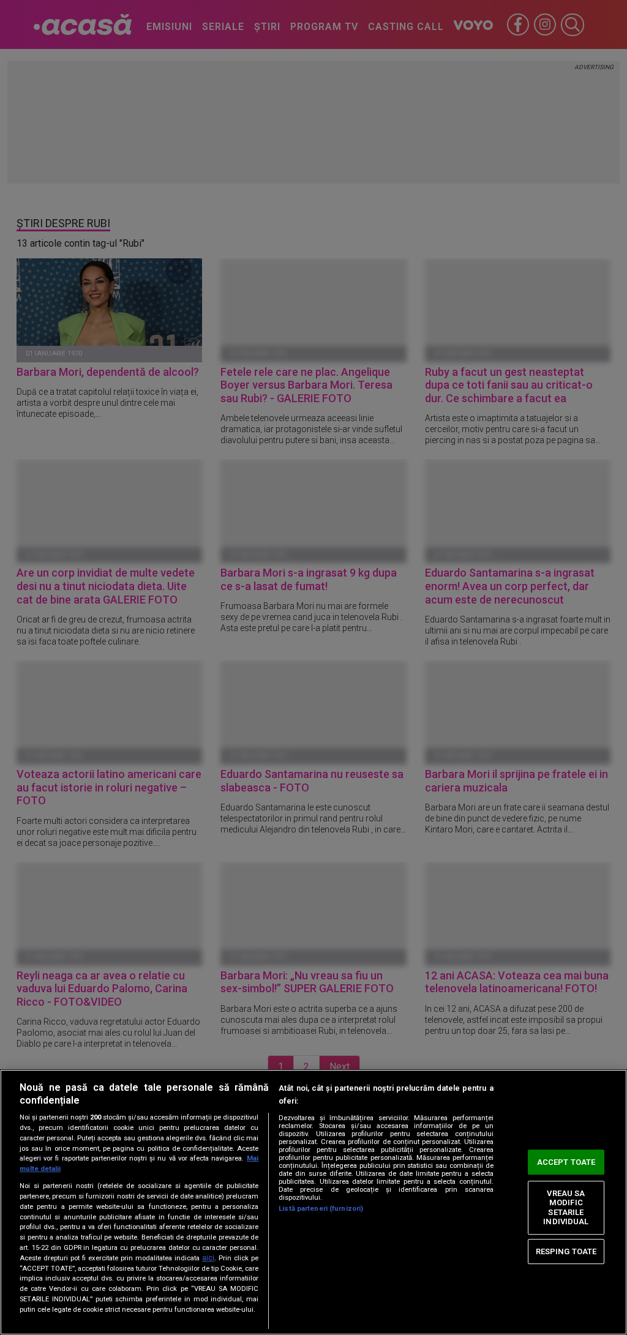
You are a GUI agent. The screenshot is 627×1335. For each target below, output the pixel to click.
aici (208, 1258)
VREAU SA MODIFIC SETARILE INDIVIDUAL (565, 1208)
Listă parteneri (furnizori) (321, 1209)
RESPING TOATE (566, 1251)
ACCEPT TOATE (566, 1162)
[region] (313, 1202)
